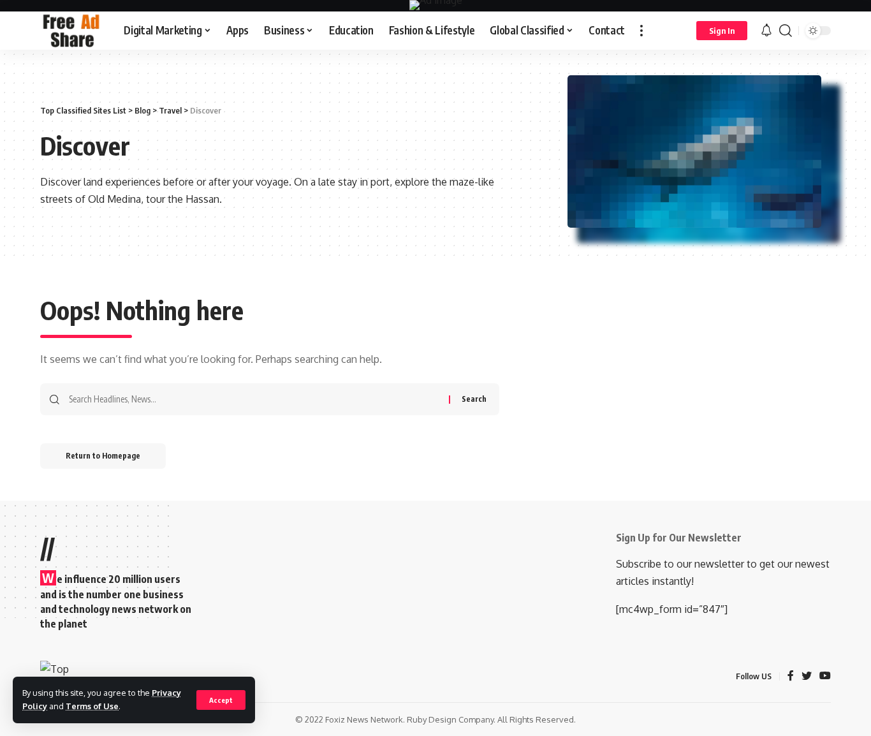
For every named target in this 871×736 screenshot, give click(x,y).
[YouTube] (825, 676)
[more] (641, 30)
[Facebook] (790, 676)
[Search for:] (254, 399)
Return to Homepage (103, 455)
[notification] (766, 31)
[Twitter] (806, 676)
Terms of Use (92, 706)
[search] (785, 30)
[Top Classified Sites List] (71, 30)
